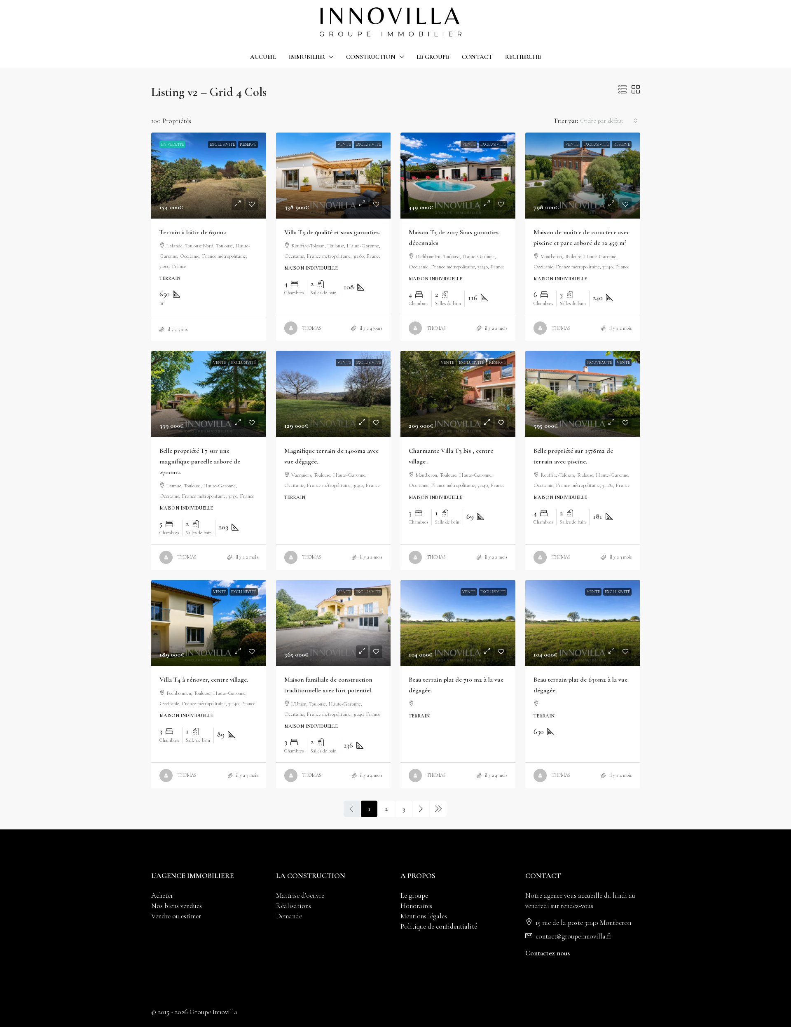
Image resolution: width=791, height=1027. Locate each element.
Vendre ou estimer (176, 916)
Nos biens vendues (176, 905)
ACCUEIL (263, 57)
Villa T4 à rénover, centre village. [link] (203, 679)
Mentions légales (423, 916)
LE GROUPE (433, 57)
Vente (344, 144)
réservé (248, 144)
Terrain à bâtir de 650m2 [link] (192, 232)
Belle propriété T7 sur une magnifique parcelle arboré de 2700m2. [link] (199, 461)
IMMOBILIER (307, 57)
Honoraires (416, 905)
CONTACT (477, 57)
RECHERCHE (523, 57)
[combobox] (609, 120)
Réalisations (293, 905)
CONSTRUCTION (371, 57)
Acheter (162, 895)
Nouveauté (599, 362)
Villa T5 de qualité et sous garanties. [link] (332, 232)
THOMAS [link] (311, 328)
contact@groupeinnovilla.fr (573, 936)
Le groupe (414, 895)
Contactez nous (547, 953)
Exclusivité (222, 144)
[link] (208, 176)
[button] (622, 90)
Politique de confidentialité (438, 926)
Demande (289, 916)
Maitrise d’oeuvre (300, 895)
